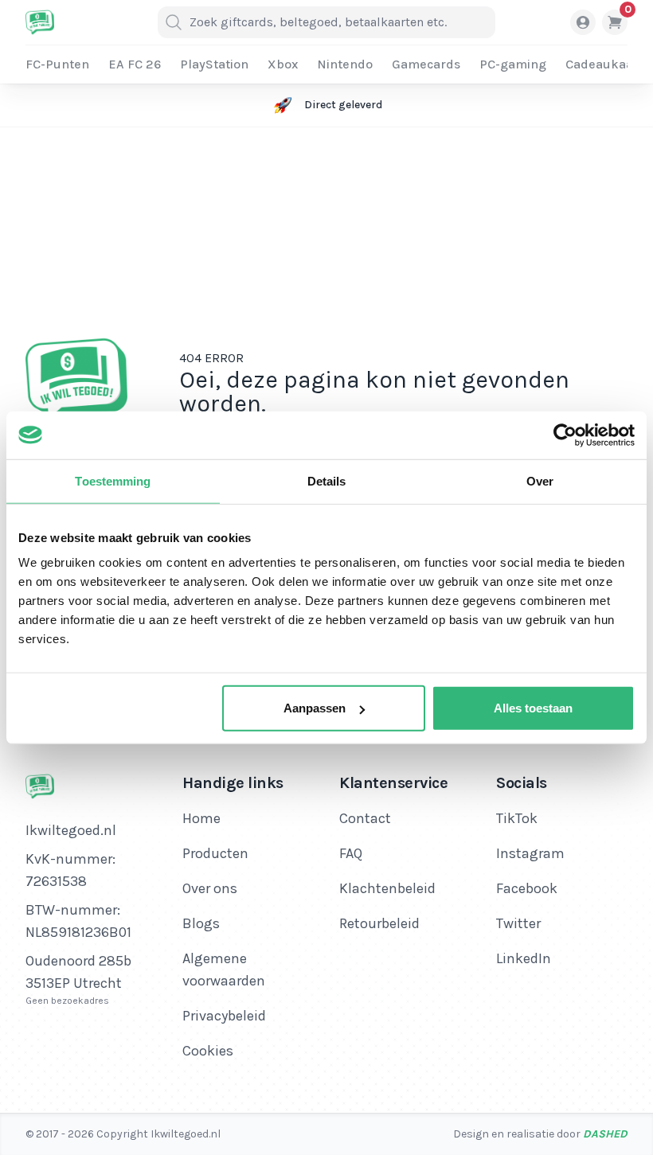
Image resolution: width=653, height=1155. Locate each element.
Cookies (207, 1050)
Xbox (283, 64)
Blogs (201, 923)
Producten (215, 853)
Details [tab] (326, 480)
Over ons (209, 888)
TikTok (517, 818)
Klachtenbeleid (387, 888)
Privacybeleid (224, 1015)
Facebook (526, 888)
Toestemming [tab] (113, 480)
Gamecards (426, 64)
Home (201, 818)
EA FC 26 (134, 64)
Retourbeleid (379, 923)
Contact (365, 818)
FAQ (350, 853)
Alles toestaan (533, 708)
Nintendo (345, 64)
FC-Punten (57, 64)
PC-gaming (512, 64)
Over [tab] (539, 480)
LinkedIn (523, 958)
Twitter (518, 923)
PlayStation (214, 64)
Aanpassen (314, 708)
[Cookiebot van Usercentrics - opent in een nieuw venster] (565, 435)
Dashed (605, 1134)
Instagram (530, 853)
